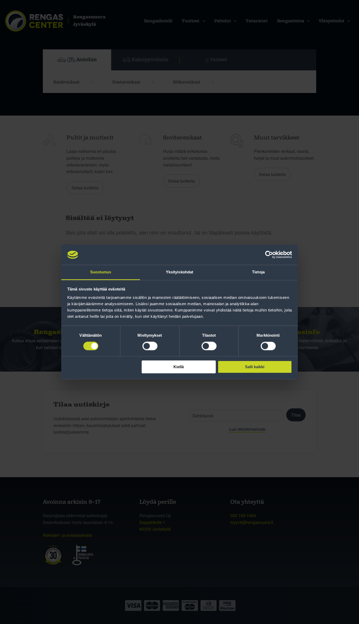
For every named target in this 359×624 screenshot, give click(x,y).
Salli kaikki (254, 367)
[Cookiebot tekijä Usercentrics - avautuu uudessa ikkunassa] (269, 255)
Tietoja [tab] (258, 272)
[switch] (149, 346)
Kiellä (178, 367)
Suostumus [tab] (100, 272)
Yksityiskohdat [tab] (179, 272)
